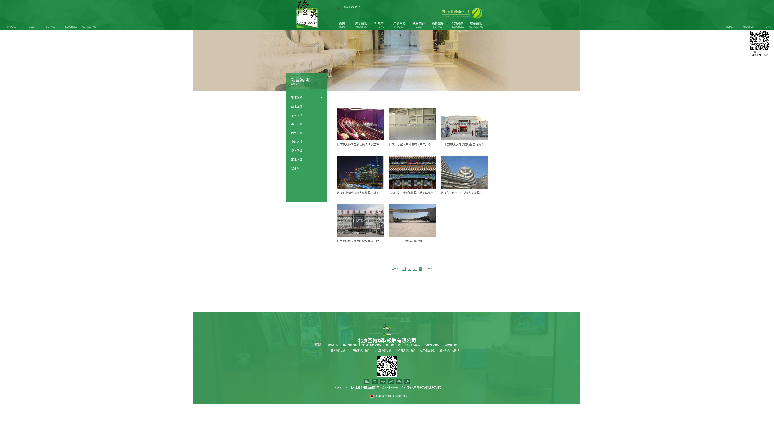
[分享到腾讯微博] (407, 381)
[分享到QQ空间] (383, 381)
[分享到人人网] (399, 381)
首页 (342, 23)
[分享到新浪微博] (391, 381)
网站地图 (411, 387)
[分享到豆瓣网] (375, 381)
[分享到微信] (366, 381)
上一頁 (395, 268)
